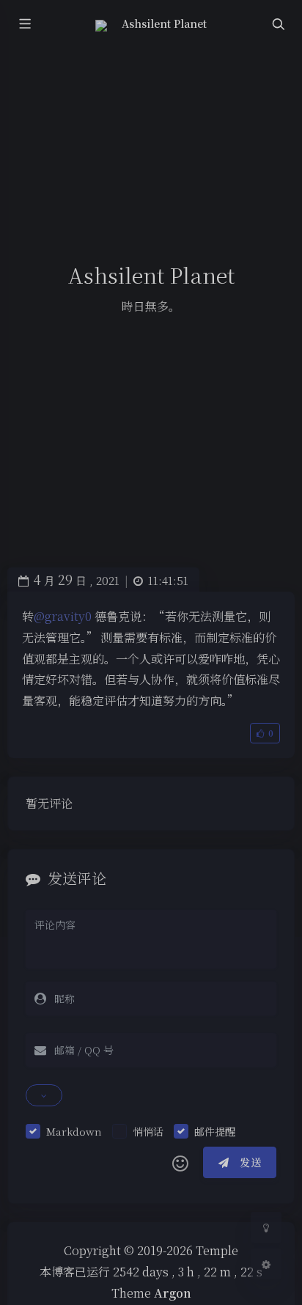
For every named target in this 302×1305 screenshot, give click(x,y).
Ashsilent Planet (164, 23)
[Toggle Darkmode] (266, 1227)
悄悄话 (148, 1131)
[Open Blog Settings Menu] (266, 1264)
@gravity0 (63, 616)
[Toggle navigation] (278, 24)
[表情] (180, 1162)
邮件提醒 (214, 1131)
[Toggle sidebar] (24, 24)
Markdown (74, 1131)
